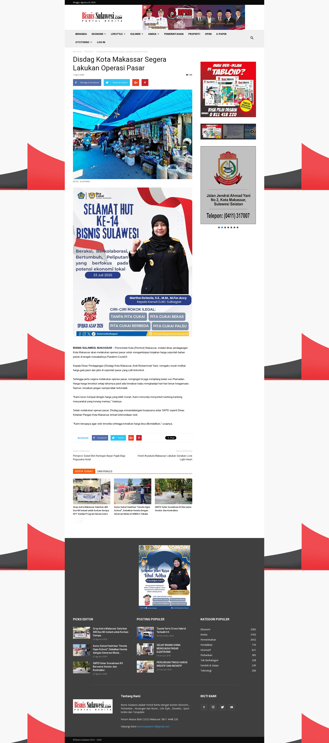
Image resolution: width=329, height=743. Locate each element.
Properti (194, 34)
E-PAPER (221, 34)
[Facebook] (203, 707)
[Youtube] (231, 707)
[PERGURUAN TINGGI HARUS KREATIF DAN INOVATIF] (145, 667)
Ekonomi (97, 34)
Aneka (152, 34)
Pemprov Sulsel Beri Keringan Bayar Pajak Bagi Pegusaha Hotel (99, 457)
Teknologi (205, 670)
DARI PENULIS (104, 471)
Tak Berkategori (209, 660)
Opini (208, 34)
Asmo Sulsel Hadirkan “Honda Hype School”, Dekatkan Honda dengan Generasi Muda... (110, 649)
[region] (228, 97)
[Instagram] (213, 707)
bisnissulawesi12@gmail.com (153, 726)
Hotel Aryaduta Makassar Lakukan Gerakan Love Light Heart (165, 457)
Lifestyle (117, 34)
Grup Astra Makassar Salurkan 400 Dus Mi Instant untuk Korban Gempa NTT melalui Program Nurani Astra (91, 510)
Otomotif (205, 650)
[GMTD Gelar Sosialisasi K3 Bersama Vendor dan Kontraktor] (173, 491)
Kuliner (135, 34)
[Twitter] (222, 707)
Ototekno (82, 42)
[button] (252, 38)
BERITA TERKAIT (84, 471)
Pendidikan (206, 644)
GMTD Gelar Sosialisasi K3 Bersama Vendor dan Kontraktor (108, 666)
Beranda (81, 34)
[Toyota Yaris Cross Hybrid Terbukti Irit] (145, 633)
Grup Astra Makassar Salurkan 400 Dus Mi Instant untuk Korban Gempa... (110, 632)
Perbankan (206, 655)
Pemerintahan (174, 34)
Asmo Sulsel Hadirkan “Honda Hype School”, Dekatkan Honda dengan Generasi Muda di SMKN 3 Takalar (132, 510)
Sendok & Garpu (209, 665)
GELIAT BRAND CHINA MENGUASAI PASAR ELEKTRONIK (168, 648)
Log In (101, 42)
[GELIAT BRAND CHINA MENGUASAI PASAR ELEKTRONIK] (145, 649)
